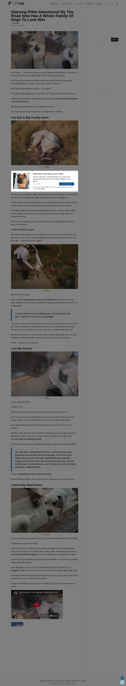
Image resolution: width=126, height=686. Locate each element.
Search (114, 39)
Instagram (15, 570)
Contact (83, 681)
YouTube (47, 167)
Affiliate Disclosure (72, 681)
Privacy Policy (53, 681)
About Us (43, 681)
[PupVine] (25, 4)
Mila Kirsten (16, 23)
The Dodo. (48, 317)
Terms (62, 681)
